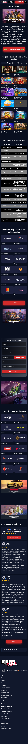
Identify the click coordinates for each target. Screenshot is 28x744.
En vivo (10, 63)
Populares (3, 62)
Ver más (14, 641)
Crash (15, 62)
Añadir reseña (14, 537)
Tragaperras (23, 62)
